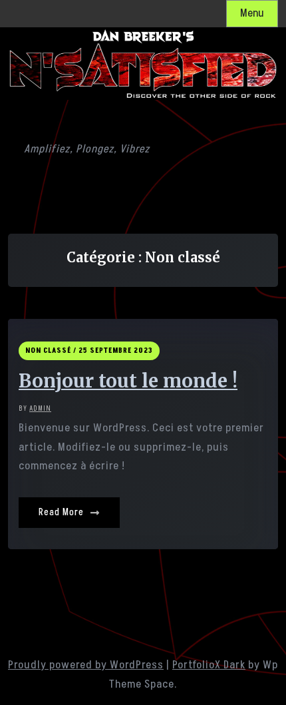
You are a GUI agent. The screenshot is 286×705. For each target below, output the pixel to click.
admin (40, 408)
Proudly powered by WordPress (86, 665)
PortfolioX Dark (208, 665)
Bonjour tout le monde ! (128, 381)
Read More (62, 512)
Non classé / (50, 350)
